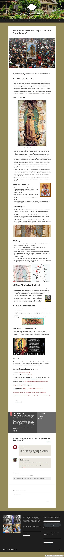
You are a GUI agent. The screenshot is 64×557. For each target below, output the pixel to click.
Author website (16, 431)
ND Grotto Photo (18, 20)
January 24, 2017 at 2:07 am (24, 460)
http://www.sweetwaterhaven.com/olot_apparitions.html (30, 378)
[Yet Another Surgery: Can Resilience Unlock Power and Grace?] (7, 528)
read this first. (21, 74)
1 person (24, 467)
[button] (22, 272)
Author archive (14, 431)
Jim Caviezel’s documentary (24, 372)
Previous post (42, 416)
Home (6, 20)
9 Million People (43, 20)
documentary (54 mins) (27, 374)
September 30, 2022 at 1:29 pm (25, 448)
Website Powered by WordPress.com (10, 549)
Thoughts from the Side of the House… (32, 13)
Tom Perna (22, 459)
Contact (51, 20)
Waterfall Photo (34, 20)
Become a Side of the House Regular (52, 514)
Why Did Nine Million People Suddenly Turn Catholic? (32, 31)
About (10, 20)
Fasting (26, 20)
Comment (47, 501)
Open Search (60, 21)
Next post (41, 418)
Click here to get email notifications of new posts (52, 524)
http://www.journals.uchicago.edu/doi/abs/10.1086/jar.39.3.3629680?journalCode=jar (29, 392)
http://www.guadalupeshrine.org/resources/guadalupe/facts (36, 381)
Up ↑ (60, 549)
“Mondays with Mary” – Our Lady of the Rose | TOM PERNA (23, 475)
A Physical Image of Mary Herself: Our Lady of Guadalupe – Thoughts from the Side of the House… (30, 478)
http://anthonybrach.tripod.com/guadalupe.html (22, 385)
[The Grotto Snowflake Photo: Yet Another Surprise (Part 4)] (16, 519)
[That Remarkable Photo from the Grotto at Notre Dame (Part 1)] (7, 519)
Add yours (48, 441)
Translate (51, 543)
